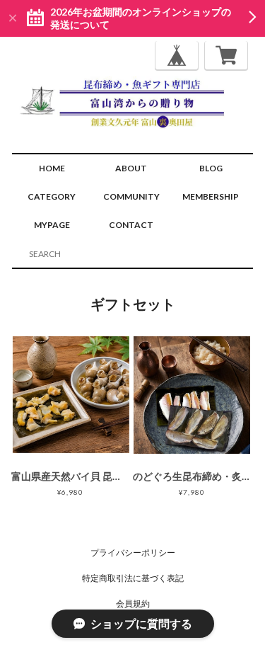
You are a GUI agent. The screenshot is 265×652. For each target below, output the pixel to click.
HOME (52, 168)
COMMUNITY (131, 196)
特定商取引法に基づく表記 (133, 578)
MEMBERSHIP (210, 196)
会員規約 (133, 603)
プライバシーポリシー (132, 552)
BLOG (211, 168)
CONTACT (131, 224)
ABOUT (131, 168)
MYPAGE (52, 224)
